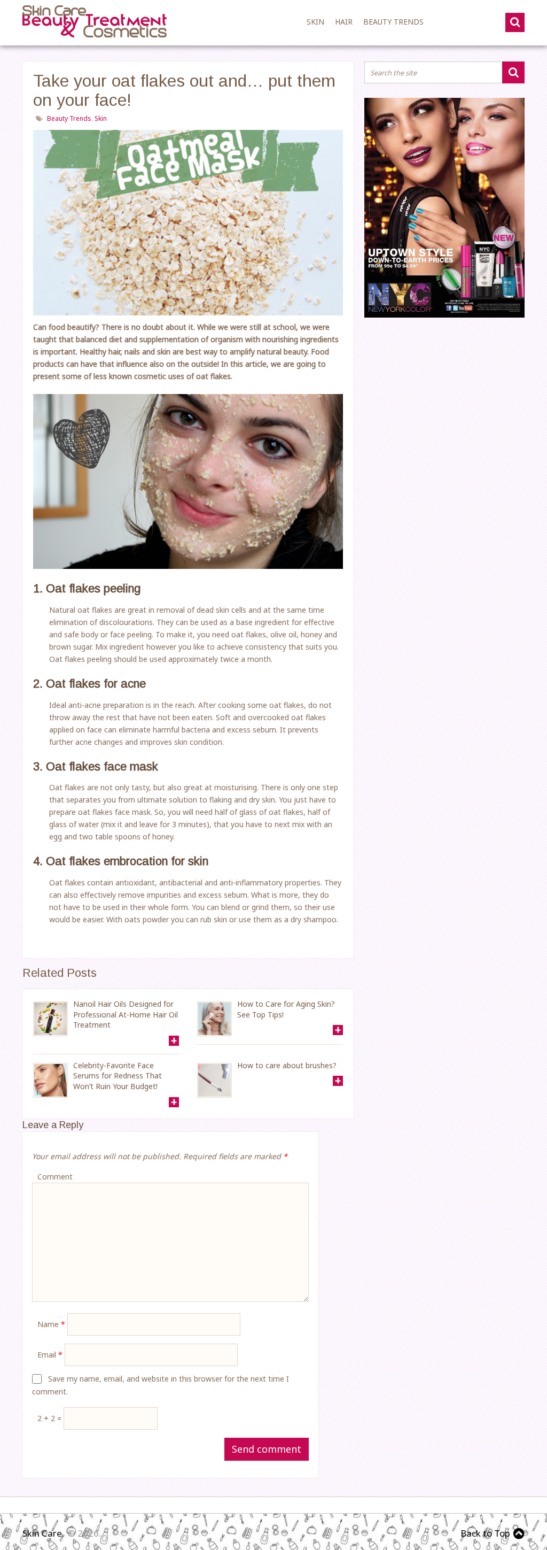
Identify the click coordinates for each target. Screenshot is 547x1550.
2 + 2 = (50, 1418)
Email (49, 1354)
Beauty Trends (393, 22)
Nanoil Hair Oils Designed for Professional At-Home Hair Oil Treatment (125, 1014)
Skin (315, 22)
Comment (55, 1176)
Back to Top (485, 1533)
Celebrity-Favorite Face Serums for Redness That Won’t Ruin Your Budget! (117, 1075)
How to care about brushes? (287, 1065)
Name (51, 1324)
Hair (344, 22)
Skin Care (42, 1533)
